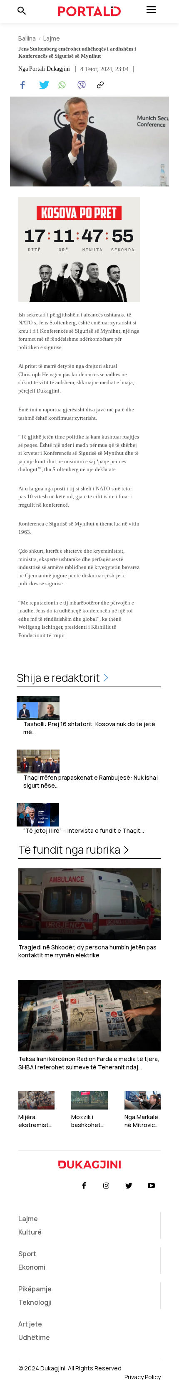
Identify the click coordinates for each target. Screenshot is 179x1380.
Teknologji (35, 1302)
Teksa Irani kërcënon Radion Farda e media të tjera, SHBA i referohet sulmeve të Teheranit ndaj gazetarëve (88, 1063)
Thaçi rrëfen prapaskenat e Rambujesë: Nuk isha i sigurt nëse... (91, 781)
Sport (27, 1253)
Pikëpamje (35, 1288)
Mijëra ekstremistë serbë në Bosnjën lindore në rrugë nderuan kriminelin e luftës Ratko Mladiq (35, 1121)
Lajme (51, 38)
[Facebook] (22, 85)
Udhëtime (34, 1337)
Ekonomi (31, 1267)
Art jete (30, 1324)
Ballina (27, 38)
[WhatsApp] (60, 85)
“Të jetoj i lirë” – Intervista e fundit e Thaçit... (83, 830)
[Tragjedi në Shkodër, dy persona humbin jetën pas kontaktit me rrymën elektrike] (89, 904)
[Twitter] (41, 85)
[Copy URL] (99, 85)
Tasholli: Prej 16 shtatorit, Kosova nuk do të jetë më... (89, 728)
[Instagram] (106, 1186)
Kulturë (30, 1232)
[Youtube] (151, 1186)
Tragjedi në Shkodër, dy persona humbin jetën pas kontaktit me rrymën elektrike (87, 951)
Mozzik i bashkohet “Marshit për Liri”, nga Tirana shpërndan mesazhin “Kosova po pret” (87, 1121)
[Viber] (80, 85)
